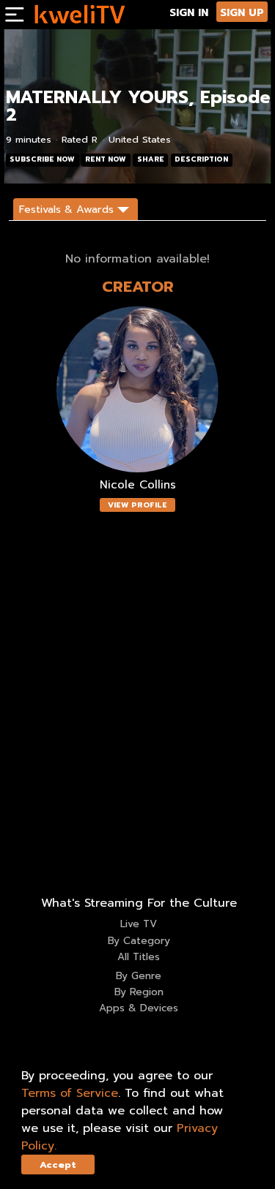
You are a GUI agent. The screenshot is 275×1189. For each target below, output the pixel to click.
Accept (58, 1164)
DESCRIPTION (201, 159)
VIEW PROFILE (137, 504)
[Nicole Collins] (137, 389)
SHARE (150, 159)
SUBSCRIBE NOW (42, 159)
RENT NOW (105, 159)
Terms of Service (69, 1093)
